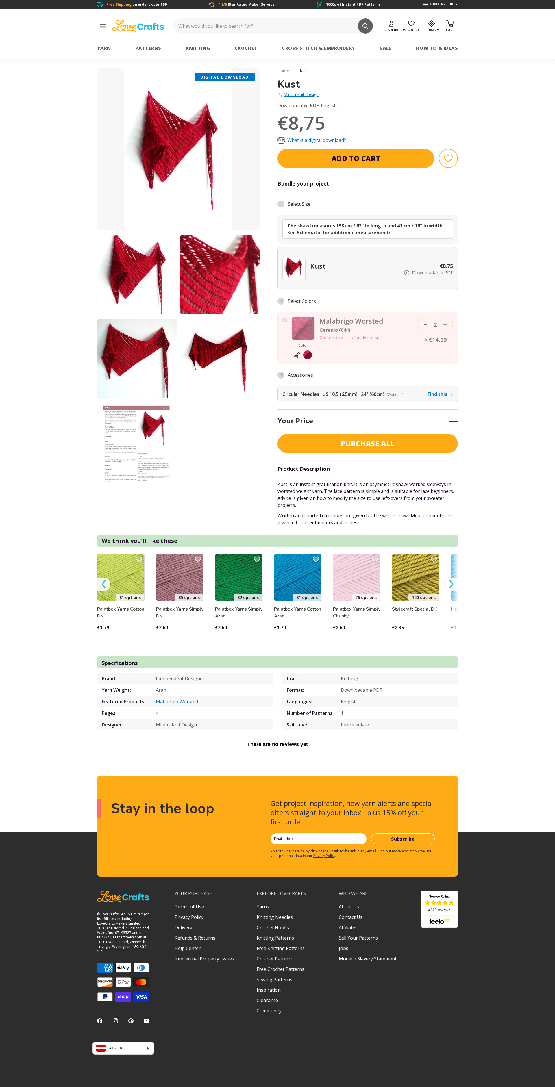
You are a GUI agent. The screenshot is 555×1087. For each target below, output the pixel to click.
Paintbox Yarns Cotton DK (120, 612)
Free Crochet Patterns (280, 969)
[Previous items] (103, 584)
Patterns (148, 48)
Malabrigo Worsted (177, 701)
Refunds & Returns (195, 938)
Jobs (343, 948)
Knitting (198, 48)
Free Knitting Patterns (281, 948)
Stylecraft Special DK (414, 609)
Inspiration (269, 990)
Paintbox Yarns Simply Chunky (356, 612)
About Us (349, 907)
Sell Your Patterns (358, 938)
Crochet (246, 48)
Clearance (267, 1000)
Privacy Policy (324, 855)
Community (269, 1011)
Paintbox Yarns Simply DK (180, 612)
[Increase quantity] (445, 324)
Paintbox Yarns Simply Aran (238, 612)
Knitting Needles (275, 917)
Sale (386, 48)
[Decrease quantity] (425, 324)
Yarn (104, 48)
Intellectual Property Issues (204, 959)
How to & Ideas (437, 48)
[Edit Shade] (303, 354)
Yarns (263, 907)
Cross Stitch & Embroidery (318, 48)
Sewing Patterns (274, 979)
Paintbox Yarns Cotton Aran (297, 612)
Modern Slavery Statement (368, 959)
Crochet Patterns (275, 959)
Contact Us (350, 917)
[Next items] (451, 584)
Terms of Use (189, 907)
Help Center (188, 948)
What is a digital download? (316, 140)
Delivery (183, 927)
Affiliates (348, 927)
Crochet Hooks (273, 927)
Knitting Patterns (275, 938)
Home (283, 70)
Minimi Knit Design (301, 94)
